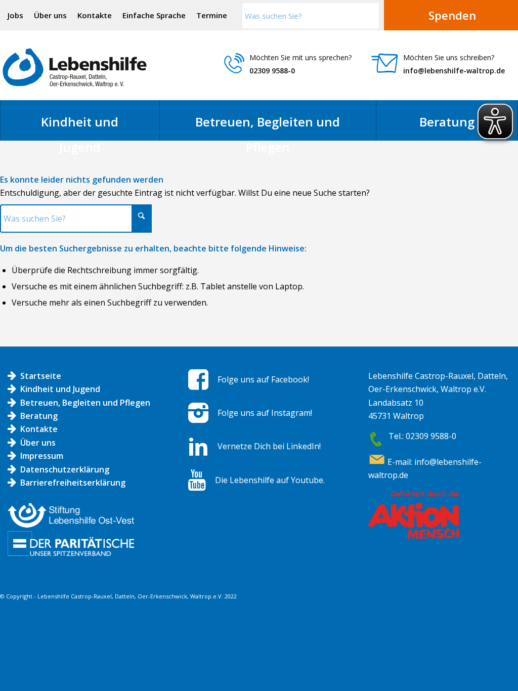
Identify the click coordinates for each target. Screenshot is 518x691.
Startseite (40, 375)
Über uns (50, 15)
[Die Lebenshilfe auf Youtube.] (197, 480)
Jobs (15, 15)
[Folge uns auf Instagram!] (198, 413)
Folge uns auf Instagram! (265, 412)
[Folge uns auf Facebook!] (198, 379)
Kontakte (94, 15)
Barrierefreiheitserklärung (72, 482)
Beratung (39, 415)
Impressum (41, 455)
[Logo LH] (75, 67)
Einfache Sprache (154, 15)
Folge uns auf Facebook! (263, 379)
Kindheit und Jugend (60, 389)
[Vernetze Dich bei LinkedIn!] (198, 447)
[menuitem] (16, 15)
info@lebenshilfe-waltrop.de (454, 70)
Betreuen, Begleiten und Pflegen (85, 402)
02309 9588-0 (272, 70)
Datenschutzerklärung (64, 469)
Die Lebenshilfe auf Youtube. (270, 480)
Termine (211, 15)
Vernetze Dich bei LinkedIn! (269, 446)
